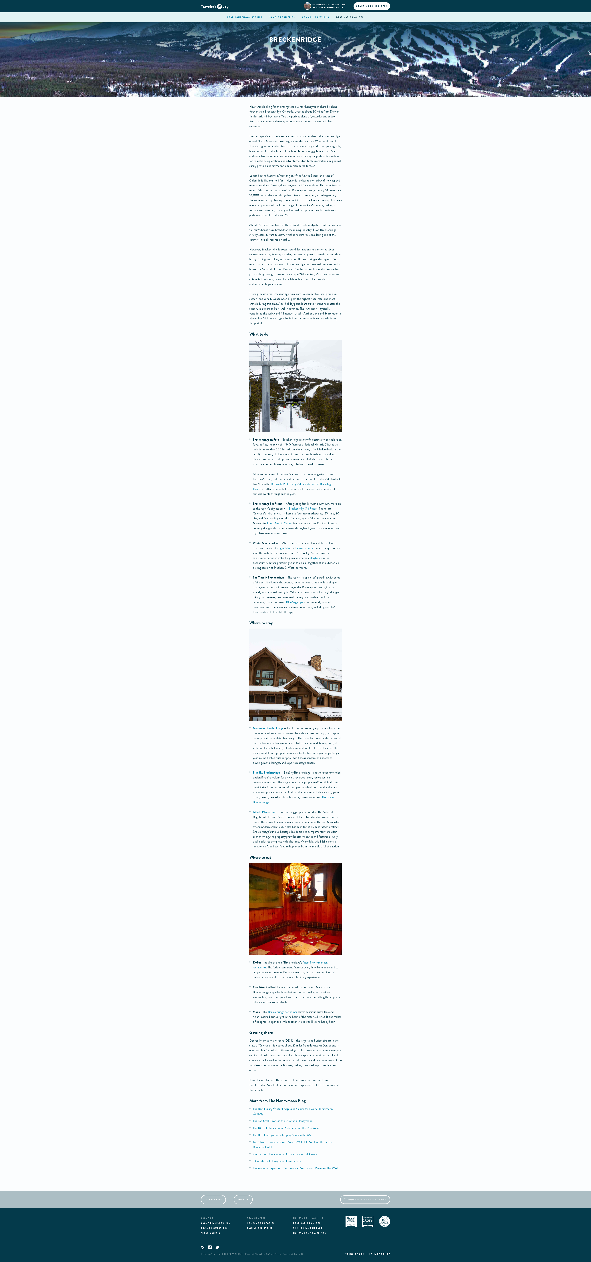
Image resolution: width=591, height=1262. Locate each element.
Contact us (213, 1199)
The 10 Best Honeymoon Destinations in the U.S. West (286, 1128)
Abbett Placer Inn (264, 812)
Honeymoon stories (261, 1223)
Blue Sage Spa (294, 602)
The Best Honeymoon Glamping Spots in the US (282, 1135)
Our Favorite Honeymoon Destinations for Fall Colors (285, 1154)
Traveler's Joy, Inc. (212, 1254)
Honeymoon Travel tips (309, 1233)
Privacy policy (379, 1254)
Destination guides (307, 1223)
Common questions (214, 1228)
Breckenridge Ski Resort (303, 508)
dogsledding (284, 548)
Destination (350, 17)
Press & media (211, 1233)
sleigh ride (316, 558)
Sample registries (260, 1228)
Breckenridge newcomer (282, 1012)
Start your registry (372, 6)
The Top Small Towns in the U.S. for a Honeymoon (283, 1121)
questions (315, 17)
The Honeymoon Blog (308, 1228)
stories (244, 17)
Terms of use (355, 1254)
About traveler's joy (215, 1223)
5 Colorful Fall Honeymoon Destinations (277, 1161)
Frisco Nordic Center (280, 523)
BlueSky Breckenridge (266, 772)
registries (282, 17)
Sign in (243, 1199)
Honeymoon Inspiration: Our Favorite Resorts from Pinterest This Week (296, 1168)
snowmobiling (305, 548)
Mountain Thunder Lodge (268, 728)
